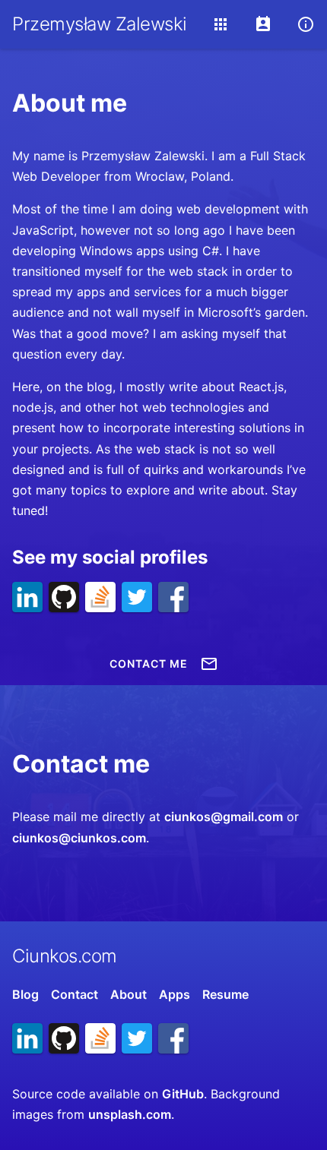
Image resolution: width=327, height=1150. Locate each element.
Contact (74, 994)
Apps (174, 994)
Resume (225, 994)
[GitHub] (64, 597)
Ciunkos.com (64, 956)
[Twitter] (137, 597)
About (128, 994)
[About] (305, 24)
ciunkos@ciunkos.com (79, 837)
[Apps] (220, 24)
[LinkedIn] (27, 597)
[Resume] (263, 24)
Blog (25, 994)
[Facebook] (173, 597)
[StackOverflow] (100, 597)
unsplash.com (129, 1114)
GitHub (183, 1093)
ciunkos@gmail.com (223, 816)
